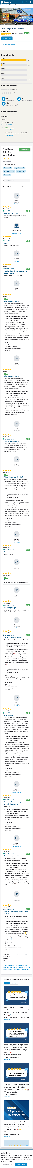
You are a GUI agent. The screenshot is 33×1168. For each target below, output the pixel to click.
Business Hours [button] (10, 129)
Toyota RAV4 (16, 542)
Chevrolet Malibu (16, 431)
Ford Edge (16, 203)
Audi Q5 (16, 628)
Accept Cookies (21, 1164)
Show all (6, 983)
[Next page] (29, 954)
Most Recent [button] (25, 187)
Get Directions (9, 135)
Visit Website (8, 124)
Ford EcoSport (16, 705)
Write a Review (7, 38)
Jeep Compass (16, 598)
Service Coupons (13, 983)
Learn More (7, 1019)
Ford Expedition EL (16, 846)
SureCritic (2, 5)
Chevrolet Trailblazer (16, 792)
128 (26, 954)
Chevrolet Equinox (16, 233)
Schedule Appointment (10, 44)
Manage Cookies (7, 1164)
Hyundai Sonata (16, 902)
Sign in (25, 2)
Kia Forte (16, 261)
